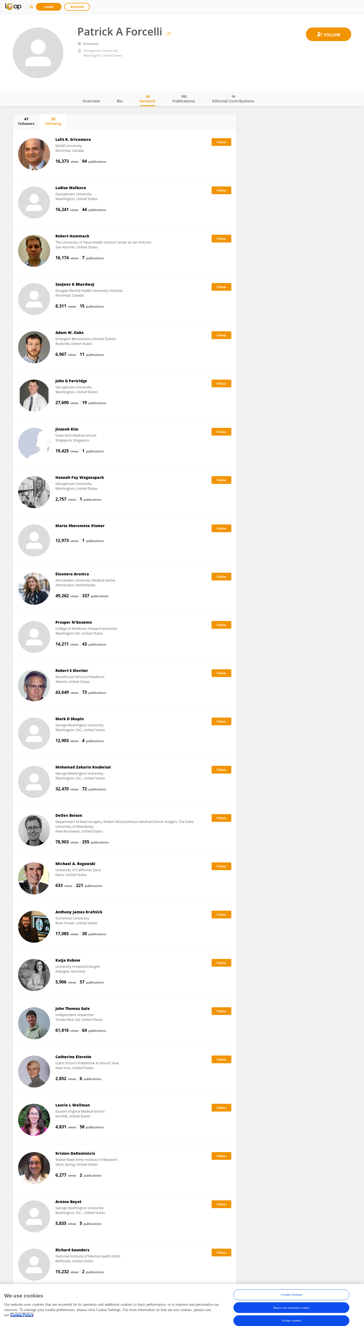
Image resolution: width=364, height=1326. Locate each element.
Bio (120, 100)
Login (49, 7)
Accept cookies (291, 1320)
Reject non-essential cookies (291, 1307)
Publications (183, 98)
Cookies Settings (291, 1294)
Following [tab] (53, 121)
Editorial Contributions (233, 98)
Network (147, 98)
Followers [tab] (26, 121)
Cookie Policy (21, 1315)
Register (77, 7)
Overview (91, 100)
